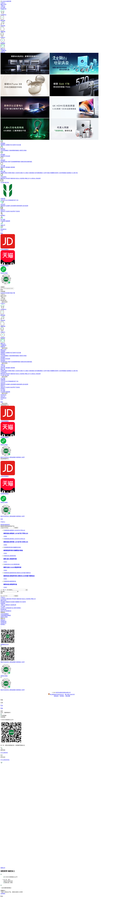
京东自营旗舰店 (5, 613)
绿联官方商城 (4, 616)
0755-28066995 (4, 752)
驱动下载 (12, 292)
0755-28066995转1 (5, 759)
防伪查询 (7, 292)
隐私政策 (56, 696)
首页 (2, 519)
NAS (2, 230)
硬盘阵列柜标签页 (5, 524)
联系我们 (3, 624)
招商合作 (3, 619)
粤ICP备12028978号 (70, 694)
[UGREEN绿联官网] (6, 1)
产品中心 (3, 2)
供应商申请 (3, 623)
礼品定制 (3, 292)
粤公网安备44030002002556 (57, 694)
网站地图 (67, 696)
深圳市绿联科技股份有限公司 (63, 692)
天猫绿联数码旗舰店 (6, 615)
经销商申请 (3, 621)
